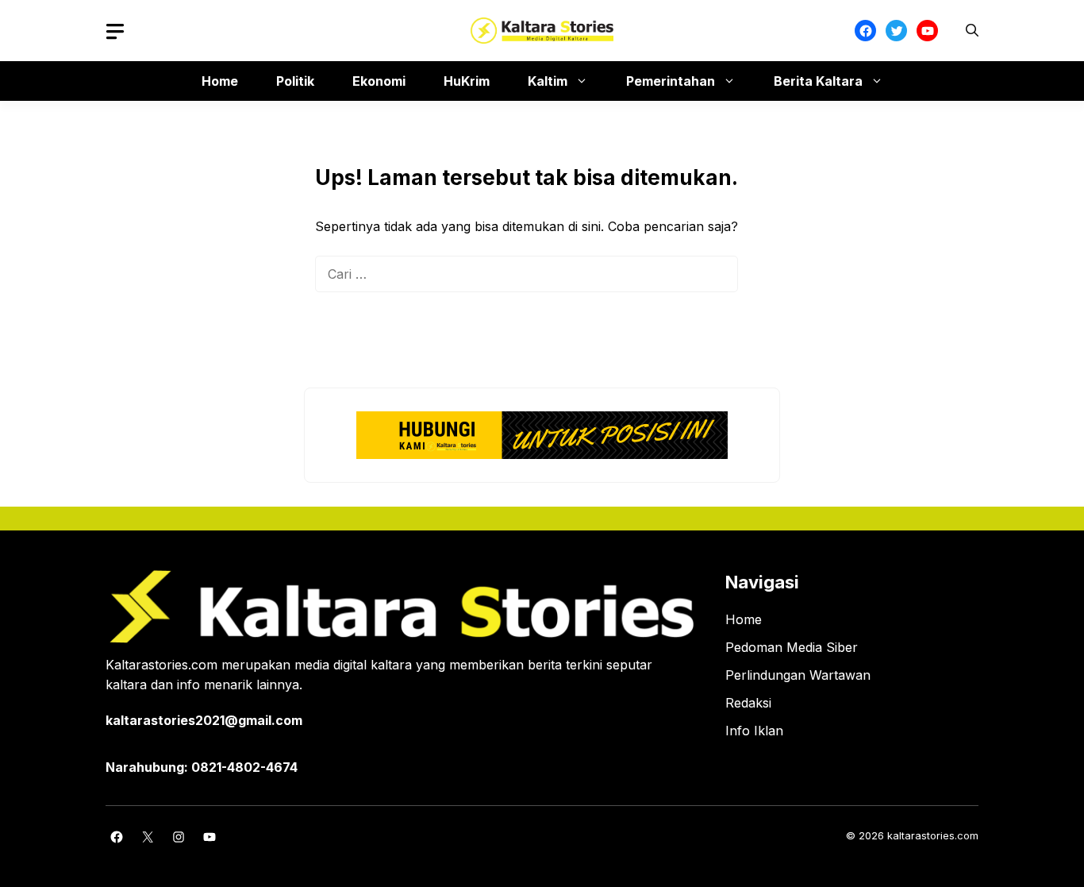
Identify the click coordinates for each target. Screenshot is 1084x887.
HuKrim (467, 81)
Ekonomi (379, 81)
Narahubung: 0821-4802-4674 (202, 767)
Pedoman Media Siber (791, 647)
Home (220, 81)
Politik (295, 81)
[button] (972, 30)
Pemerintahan (670, 81)
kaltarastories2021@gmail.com (204, 720)
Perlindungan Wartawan (798, 675)
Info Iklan (754, 731)
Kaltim (547, 81)
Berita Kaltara (818, 81)
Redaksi (748, 703)
